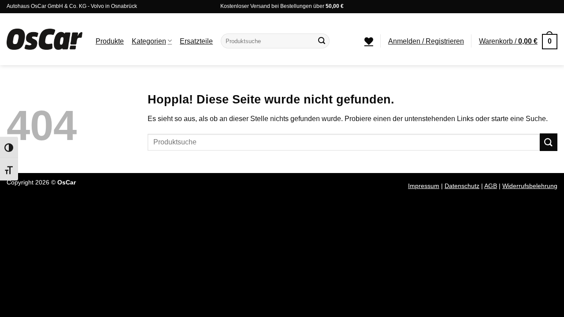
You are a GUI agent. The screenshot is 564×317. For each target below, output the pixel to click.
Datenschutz (462, 185)
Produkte (110, 41)
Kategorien (149, 41)
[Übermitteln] (321, 40)
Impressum (423, 185)
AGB (490, 185)
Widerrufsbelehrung (529, 185)
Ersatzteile (196, 41)
